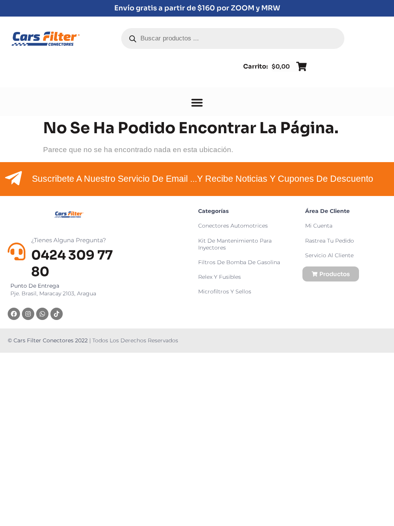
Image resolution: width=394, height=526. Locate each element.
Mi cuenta (318, 225)
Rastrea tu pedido (329, 240)
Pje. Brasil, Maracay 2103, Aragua (53, 289)
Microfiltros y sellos (224, 291)
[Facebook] (14, 314)
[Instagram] (28, 314)
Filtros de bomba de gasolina (239, 262)
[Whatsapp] (42, 314)
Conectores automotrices (233, 225)
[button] (197, 102)
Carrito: (255, 66)
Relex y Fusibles (219, 276)
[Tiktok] (56, 314)
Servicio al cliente (329, 255)
